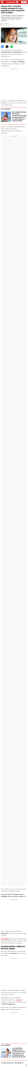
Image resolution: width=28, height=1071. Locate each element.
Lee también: (5, 939)
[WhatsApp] (12, 47)
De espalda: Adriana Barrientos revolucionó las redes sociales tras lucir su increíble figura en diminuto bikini (19, 116)
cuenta (18, 1000)
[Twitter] (7, 47)
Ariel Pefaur (6, 23)
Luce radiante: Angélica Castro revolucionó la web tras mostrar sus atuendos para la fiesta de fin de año (19, 1052)
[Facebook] (2, 47)
